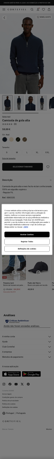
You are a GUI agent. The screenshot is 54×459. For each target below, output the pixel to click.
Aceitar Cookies (27, 234)
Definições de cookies (27, 249)
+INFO (25, 227)
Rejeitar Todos (27, 242)
